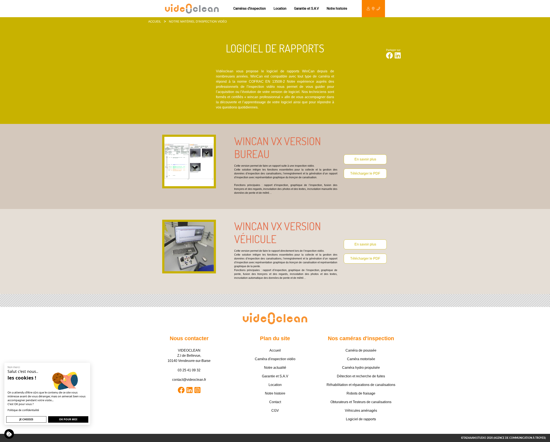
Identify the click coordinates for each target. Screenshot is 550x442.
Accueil (154, 21)
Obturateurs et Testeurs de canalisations (360, 402)
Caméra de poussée (360, 350)
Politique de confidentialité (23, 410)
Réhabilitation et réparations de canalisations (361, 385)
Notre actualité (275, 367)
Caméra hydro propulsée (361, 367)
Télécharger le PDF (365, 173)
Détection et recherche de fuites (361, 376)
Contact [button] (373, 8)
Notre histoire (337, 8)
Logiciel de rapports (361, 419)
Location (279, 8)
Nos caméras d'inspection (361, 338)
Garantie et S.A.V (306, 8)
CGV (275, 410)
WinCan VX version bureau (277, 147)
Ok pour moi (68, 419)
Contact (275, 402)
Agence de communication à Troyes (519, 438)
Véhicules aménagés (361, 410)
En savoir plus (365, 159)
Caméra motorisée (361, 359)
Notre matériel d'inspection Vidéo (198, 21)
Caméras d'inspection (249, 8)
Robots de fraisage (361, 393)
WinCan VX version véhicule (277, 232)
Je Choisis (26, 419)
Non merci (14, 367)
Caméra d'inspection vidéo (275, 359)
